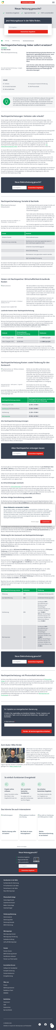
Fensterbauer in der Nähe (11, 888)
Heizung (7, 40)
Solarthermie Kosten (9, 902)
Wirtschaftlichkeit (9, 89)
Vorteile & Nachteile (10, 86)
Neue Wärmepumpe (9, 891)
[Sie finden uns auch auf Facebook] (45, 1024)
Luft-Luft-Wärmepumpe (10, 942)
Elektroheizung (16, 40)
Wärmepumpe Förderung (11, 936)
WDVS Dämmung (8, 925)
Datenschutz (7, 1007)
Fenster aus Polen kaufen (10, 959)
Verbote (7, 84)
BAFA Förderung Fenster (10, 953)
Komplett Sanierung (9, 970)
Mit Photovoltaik (34, 86)
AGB (5, 1005)
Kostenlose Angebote (27, 2)
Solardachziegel (8, 908)
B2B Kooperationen (9, 987)
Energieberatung (8, 976)
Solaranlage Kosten (9, 900)
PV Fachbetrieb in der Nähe (11, 885)
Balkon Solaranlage (9, 905)
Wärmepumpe (6, 416)
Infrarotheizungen (16, 486)
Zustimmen (45, 522)
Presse (5, 985)
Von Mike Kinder (6, 49)
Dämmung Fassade (9, 922)
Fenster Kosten (8, 951)
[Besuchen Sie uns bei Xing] (51, 1024)
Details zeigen (35, 521)
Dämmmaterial (8, 917)
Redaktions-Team (8, 990)
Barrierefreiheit (8, 1010)
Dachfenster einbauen (10, 956)
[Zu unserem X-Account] (39, 1024)
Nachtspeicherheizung (28, 40)
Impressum (7, 1002)
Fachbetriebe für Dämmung (11, 883)
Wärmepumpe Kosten (10, 934)
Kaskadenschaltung (9, 939)
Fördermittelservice (9, 973)
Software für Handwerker (10, 968)
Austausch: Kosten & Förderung (39, 84)
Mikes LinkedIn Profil (15, 766)
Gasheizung (5, 408)
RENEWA (6, 993)
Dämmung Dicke (8, 919)
